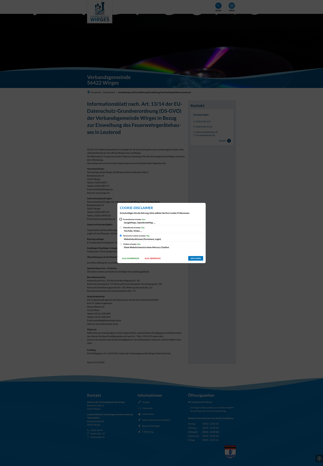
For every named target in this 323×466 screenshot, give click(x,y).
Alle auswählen (130, 258)
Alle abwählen (152, 258)
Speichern (196, 258)
